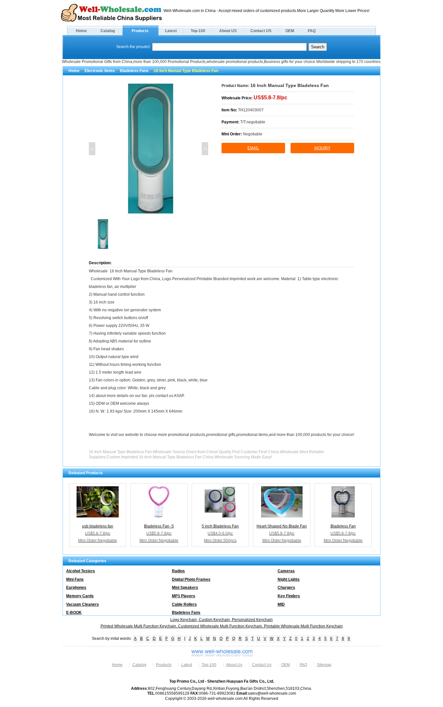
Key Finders (289, 596)
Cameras (286, 571)
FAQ (312, 31)
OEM (289, 31)
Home (81, 31)
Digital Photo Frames (191, 579)
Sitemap (324, 665)
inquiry (322, 148)
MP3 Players (183, 596)
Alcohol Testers (80, 571)
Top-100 (198, 31)
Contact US (260, 31)
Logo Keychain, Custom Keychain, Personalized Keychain (221, 619)
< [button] (92, 148)
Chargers (286, 587)
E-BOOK (74, 612)
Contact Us (261, 665)
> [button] (205, 148)
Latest (171, 31)
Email (253, 148)
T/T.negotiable (252, 122)
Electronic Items (100, 70)
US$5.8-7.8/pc (270, 97)
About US (228, 31)
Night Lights (289, 579)
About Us (234, 665)
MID (281, 604)
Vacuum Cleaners (82, 604)
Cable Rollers (184, 604)
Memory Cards (80, 596)
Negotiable (252, 134)
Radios (178, 571)
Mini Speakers (185, 587)
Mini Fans (75, 579)
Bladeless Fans (134, 70)
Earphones (76, 587)
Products (140, 31)
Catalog (108, 31)
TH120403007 (251, 110)
